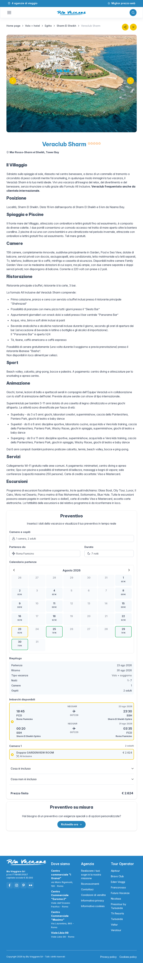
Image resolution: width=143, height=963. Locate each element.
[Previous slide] (12, 80)
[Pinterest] (23, 885)
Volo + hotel (32, 25)
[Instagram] (16, 885)
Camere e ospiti (19, 532)
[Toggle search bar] (133, 12)
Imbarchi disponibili (22, 699)
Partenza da (17, 547)
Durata (88, 547)
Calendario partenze (23, 562)
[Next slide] (130, 80)
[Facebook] (9, 885)
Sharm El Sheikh (66, 25)
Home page (13, 25)
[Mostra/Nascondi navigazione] (9, 12)
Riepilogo (15, 658)
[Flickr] (30, 885)
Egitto (48, 25)
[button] (125, 27)
